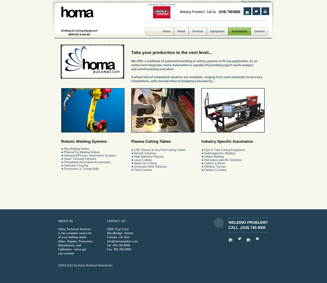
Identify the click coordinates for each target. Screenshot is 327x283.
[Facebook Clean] (247, 13)
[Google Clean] (248, 240)
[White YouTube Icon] (257, 238)
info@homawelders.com (122, 241)
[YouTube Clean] (265, 11)
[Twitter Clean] (256, 11)
